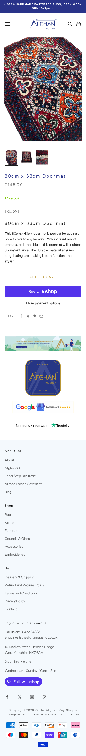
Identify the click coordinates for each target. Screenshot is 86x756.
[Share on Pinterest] (35, 316)
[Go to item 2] (26, 157)
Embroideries (15, 554)
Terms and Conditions (21, 593)
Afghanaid (12, 468)
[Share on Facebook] (21, 316)
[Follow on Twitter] (19, 697)
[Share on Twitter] (28, 316)
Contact (11, 609)
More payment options (43, 303)
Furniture (11, 530)
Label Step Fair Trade (20, 476)
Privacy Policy (15, 601)
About (9, 460)
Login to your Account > (26, 623)
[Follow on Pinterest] (44, 697)
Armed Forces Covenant (23, 484)
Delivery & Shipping (19, 577)
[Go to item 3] (42, 157)
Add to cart (43, 277)
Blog (8, 492)
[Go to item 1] (11, 157)
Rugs (8, 514)
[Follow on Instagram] (32, 697)
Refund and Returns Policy (24, 585)
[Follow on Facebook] (7, 697)
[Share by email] (41, 316)
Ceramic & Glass (17, 538)
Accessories (14, 546)
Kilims (9, 523)
